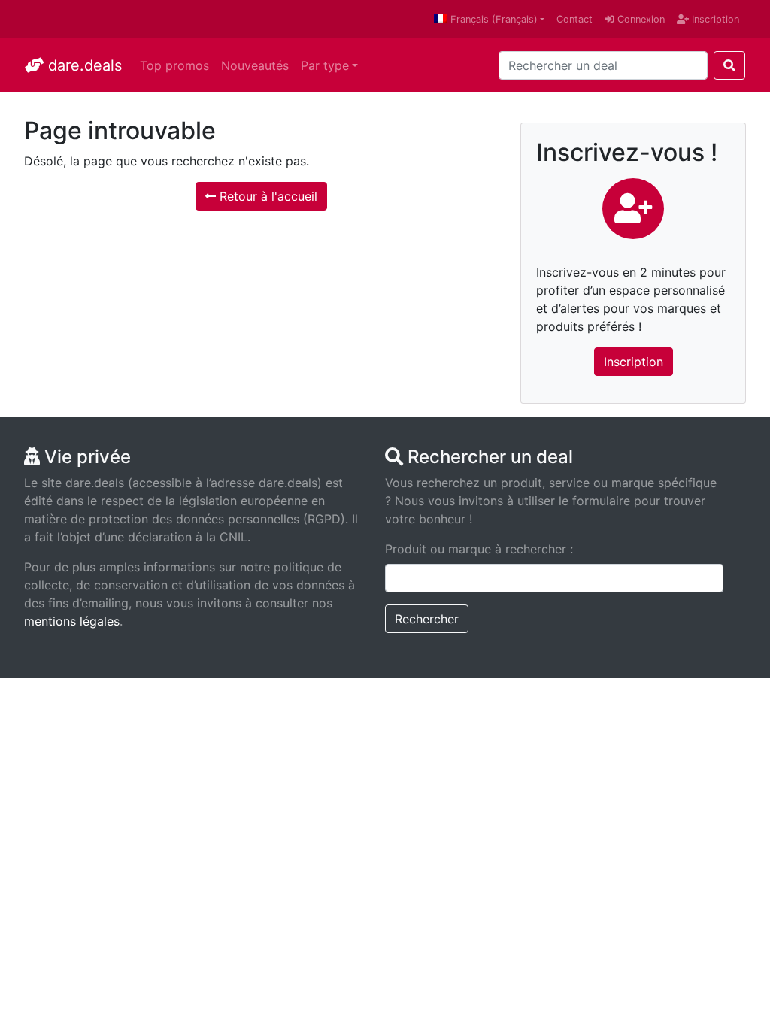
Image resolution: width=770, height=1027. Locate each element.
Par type (325, 65)
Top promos (174, 65)
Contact (574, 19)
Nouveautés (255, 65)
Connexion (639, 19)
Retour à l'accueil (266, 196)
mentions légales (72, 621)
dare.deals (83, 65)
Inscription (714, 19)
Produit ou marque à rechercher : (479, 548)
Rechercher (427, 618)
